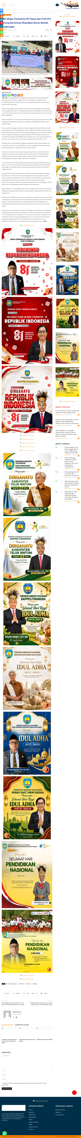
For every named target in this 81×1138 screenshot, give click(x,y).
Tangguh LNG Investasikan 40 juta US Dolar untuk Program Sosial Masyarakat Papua (41, 1003)
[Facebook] (3, 95)
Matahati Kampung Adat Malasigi (44, 1039)
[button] (74, 1092)
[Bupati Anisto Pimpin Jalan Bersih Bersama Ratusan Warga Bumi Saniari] (59, 484)
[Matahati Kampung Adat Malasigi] (44, 1032)
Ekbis (7, 12)
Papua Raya (8, 14)
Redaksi (58, 1112)
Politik (31, 1119)
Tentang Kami (60, 1114)
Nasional (31, 1112)
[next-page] (28, 1046)
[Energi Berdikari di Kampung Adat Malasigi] (27, 1032)
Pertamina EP (21, 983)
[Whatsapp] (9, 95)
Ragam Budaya (33, 1122)
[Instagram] (12, 95)
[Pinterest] (1, 22)
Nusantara (32, 1114)
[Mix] (1, 29)
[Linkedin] (1, 19)
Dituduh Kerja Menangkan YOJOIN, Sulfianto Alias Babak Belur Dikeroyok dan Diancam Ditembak (67, 421)
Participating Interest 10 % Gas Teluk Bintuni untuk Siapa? (72, 473)
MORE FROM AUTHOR (22, 1025)
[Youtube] (17, 1017)
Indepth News (33, 1127)
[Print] (18, 95)
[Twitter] (6, 95)
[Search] (57, 5)
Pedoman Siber (60, 1110)
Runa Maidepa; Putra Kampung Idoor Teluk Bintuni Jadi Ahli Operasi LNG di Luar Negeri (13, 1003)
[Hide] (0, 38)
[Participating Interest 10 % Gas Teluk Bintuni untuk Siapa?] (59, 475)
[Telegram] (15, 95)
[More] (21, 95)
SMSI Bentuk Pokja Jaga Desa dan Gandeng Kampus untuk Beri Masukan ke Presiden (71, 495)
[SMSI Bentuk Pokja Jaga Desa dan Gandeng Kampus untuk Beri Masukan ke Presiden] (59, 495)
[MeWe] (1, 26)
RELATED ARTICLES (8, 1025)
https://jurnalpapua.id (17, 1014)
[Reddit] (1, 16)
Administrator (6, 29)
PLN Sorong (28, 983)
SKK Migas (35, 983)
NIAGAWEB (22, 1136)
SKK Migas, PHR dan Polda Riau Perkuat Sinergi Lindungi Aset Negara (9, 1041)
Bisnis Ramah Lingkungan (11, 983)
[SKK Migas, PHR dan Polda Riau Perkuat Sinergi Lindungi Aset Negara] (9, 1032)
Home (31, 1110)
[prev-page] (25, 1046)
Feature (31, 1129)
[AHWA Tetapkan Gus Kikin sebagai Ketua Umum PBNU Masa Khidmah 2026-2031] (59, 450)
